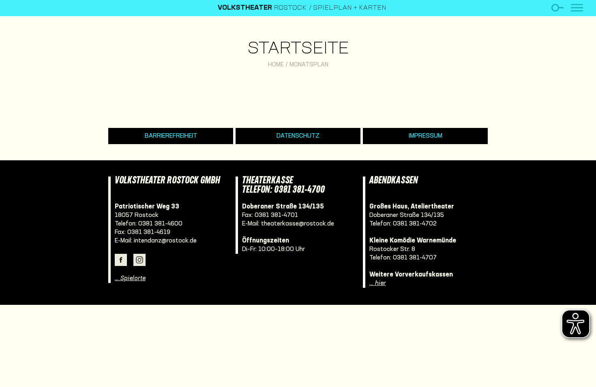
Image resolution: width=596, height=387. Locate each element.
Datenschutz (298, 136)
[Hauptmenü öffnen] (577, 8)
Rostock (262, 8)
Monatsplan (308, 65)
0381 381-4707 (415, 258)
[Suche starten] (557, 8)
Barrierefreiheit (171, 136)
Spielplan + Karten (349, 8)
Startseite (298, 49)
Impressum (425, 136)
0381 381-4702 (415, 224)
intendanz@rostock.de (165, 241)
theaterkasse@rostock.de (297, 224)
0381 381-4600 (160, 224)
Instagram (139, 260)
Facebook (121, 260)
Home (276, 65)
